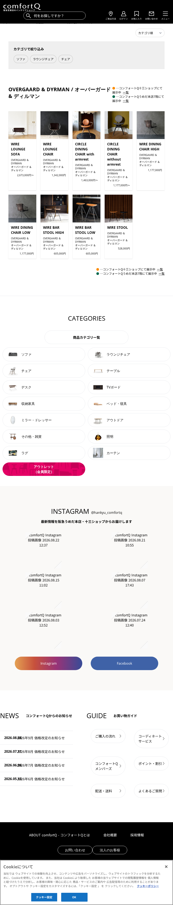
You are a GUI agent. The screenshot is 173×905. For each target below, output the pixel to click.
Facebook (124, 663)
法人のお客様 (110, 850)
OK (74, 897)
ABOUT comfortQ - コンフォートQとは (59, 834)
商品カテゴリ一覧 (86, 337)
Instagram (49, 663)
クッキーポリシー (148, 886)
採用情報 (137, 834)
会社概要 (110, 834)
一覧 (126, 92)
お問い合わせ (75, 850)
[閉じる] (166, 866)
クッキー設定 (44, 897)
